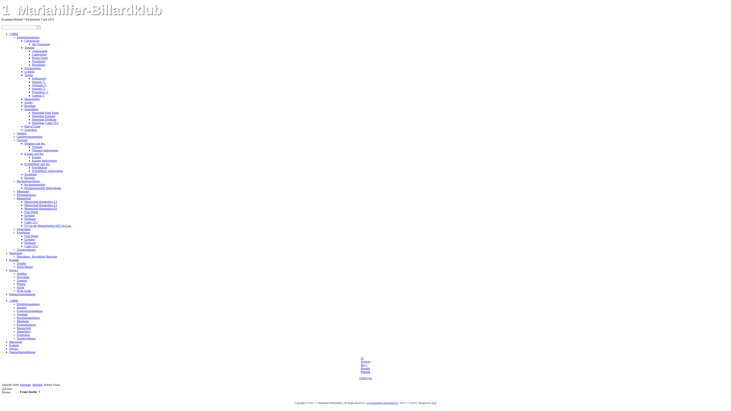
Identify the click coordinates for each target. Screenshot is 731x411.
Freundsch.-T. (40, 92)
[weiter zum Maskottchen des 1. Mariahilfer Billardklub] (365, 365)
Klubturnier (39, 78)
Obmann (37, 147)
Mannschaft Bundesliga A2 (40, 205)
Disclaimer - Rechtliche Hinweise (37, 256)
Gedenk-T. (38, 95)
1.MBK (13, 34)
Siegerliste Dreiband (44, 119)
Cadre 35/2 (31, 222)
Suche (20, 287)
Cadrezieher (39, 54)
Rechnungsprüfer (34, 184)
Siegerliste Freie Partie (45, 112)
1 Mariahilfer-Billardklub (81, 9)
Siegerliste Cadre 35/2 (45, 123)
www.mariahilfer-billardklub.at (382, 403)
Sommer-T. (38, 88)
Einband (29, 215)
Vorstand (22, 140)
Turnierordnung (26, 249)
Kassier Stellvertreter (44, 160)
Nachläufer (38, 61)
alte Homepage (41, 44)
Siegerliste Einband (43, 116)
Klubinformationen (28, 37)
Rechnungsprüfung (28, 181)
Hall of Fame (32, 126)
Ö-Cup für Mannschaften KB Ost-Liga (47, 225)
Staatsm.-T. (38, 82)
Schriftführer (39, 167)
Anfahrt (21, 263)
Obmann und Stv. (34, 143)
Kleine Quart (40, 58)
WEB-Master (25, 266)
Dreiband (30, 219)
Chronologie (31, 40)
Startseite (25, 384)
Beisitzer (29, 177)
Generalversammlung (29, 136)
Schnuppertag (32, 68)
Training (29, 47)
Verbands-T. (39, 85)
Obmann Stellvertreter (45, 150)
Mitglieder (23, 191)
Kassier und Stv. (34, 153)
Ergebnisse (23, 232)
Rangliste (30, 106)
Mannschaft (24, 198)
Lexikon (29, 71)
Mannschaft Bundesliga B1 (40, 208)
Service (13, 270)
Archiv (28, 102)
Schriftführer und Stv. (37, 164)
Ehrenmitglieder (26, 195)
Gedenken (30, 129)
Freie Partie (31, 212)
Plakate (21, 284)
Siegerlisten (31, 109)
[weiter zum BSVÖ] (365, 378)
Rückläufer (38, 64)
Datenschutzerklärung (22, 294)
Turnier (28, 75)
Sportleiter (30, 174)
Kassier (36, 157)
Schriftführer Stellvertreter (47, 171)
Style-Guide (24, 290)
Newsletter (23, 277)
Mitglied (37, 384)
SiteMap (22, 273)
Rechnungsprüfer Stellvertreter (42, 188)
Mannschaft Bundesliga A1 (40, 201)
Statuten (21, 133)
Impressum (15, 253)
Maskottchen (32, 99)
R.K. (434, 403)
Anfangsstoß (39, 51)
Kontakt (14, 260)
